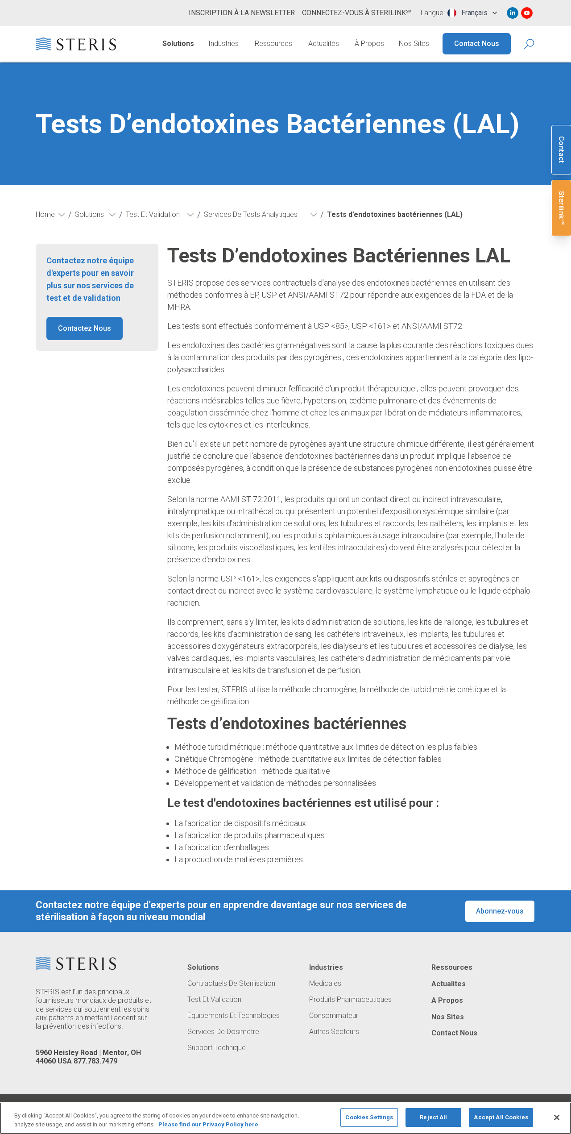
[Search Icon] (529, 44)
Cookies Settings (369, 1117)
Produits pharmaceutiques (350, 999)
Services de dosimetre (223, 1031)
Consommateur (333, 1015)
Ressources (273, 43)
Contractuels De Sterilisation (231, 983)
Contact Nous (476, 43)
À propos (369, 43)
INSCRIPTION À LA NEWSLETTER (242, 12)
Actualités (323, 43)
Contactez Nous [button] (84, 328)
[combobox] (472, 13)
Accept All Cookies (501, 1117)
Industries (223, 43)
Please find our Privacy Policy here (208, 1124)
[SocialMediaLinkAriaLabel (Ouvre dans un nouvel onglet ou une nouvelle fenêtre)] (512, 13)
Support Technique (216, 1047)
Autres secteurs (334, 1031)
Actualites (448, 984)
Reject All (433, 1117)
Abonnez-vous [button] (500, 911)
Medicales (325, 983)
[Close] (557, 1117)
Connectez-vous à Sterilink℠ (357, 12)
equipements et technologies (233, 1015)
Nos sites (414, 43)
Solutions (178, 43)
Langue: (433, 13)
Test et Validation (214, 999)
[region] (285, 1118)
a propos (447, 1000)
